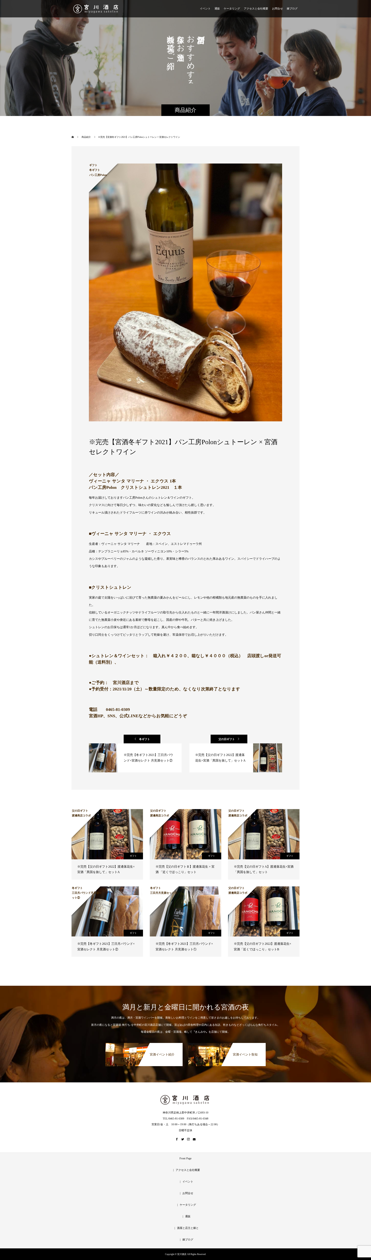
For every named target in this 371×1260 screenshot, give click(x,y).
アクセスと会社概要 (256, 8)
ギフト (133, 855)
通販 (217, 8)
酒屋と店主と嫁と (188, 1228)
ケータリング (232, 8)
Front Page (185, 1158)
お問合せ (277, 8)
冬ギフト (144, 739)
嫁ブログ (292, 8)
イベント (205, 8)
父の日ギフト (227, 739)
